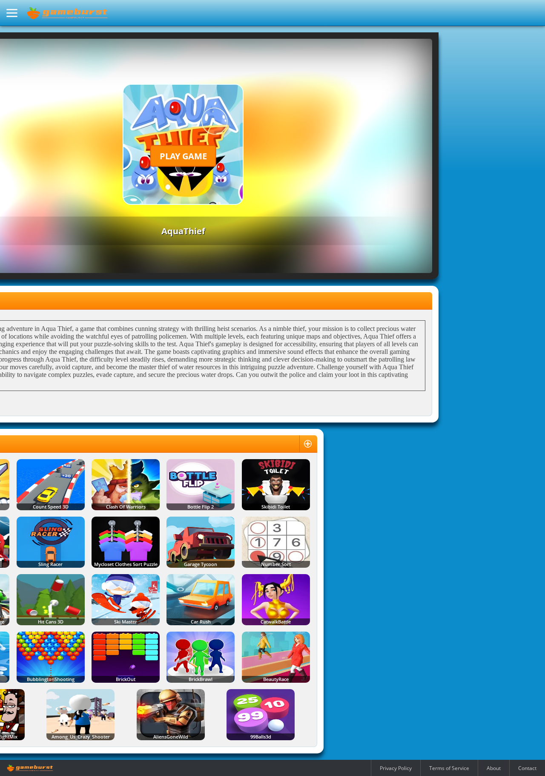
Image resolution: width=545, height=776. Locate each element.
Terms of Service (449, 768)
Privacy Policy (396, 768)
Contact (527, 768)
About (494, 768)
